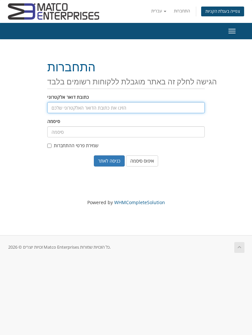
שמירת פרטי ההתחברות (76, 145)
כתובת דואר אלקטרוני (68, 97)
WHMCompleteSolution (139, 202)
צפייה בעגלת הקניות (222, 11)
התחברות (182, 11)
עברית (157, 11)
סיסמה (53, 121)
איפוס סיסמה (142, 161)
